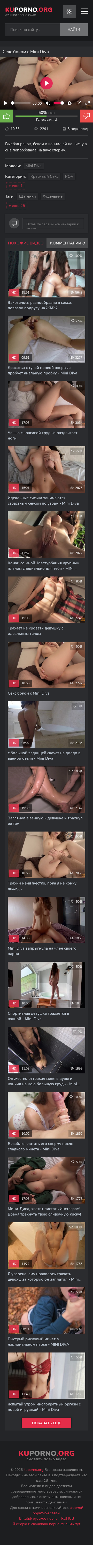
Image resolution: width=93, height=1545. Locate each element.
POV (69, 176)
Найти (74, 29)
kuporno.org (33, 1469)
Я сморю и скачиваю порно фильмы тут (46, 1523)
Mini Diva (34, 165)
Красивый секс (44, 176)
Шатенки (27, 196)
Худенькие (53, 196)
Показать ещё (46, 1423)
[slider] (21, 103)
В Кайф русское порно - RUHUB (46, 1518)
